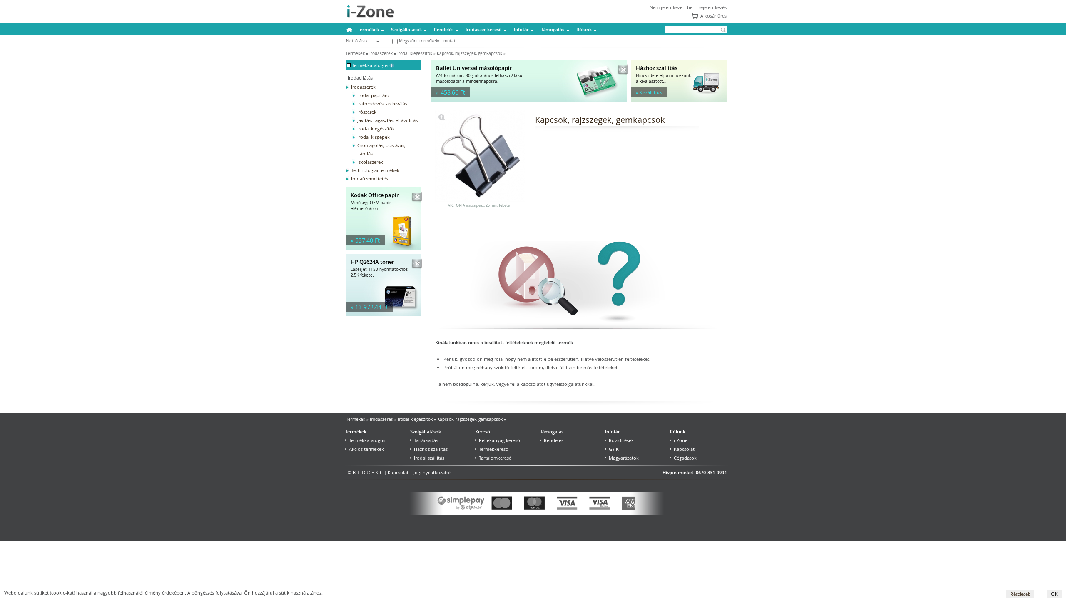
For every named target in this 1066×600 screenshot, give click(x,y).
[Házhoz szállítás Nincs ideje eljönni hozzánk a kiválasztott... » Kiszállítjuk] (679, 100)
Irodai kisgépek (373, 137)
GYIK (614, 449)
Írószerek (366, 112)
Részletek (1020, 594)
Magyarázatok (624, 458)
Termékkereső (493, 449)
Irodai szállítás (429, 458)
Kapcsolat (684, 449)
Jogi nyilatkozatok (432, 472)
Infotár (521, 29)
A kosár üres (713, 15)
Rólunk (584, 29)
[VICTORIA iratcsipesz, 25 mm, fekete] (441, 118)
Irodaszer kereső (484, 29)
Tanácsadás (426, 440)
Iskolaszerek (370, 162)
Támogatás (552, 29)
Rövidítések (621, 440)
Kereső (482, 431)
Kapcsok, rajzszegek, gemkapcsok (469, 53)
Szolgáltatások (406, 29)
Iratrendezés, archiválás (382, 103)
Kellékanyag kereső (499, 440)
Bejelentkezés (712, 7)
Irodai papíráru (373, 95)
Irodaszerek (381, 53)
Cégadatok (685, 458)
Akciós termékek (366, 449)
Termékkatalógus (367, 440)
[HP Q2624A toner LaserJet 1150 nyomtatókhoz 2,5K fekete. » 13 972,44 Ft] (383, 314)
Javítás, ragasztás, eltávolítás (387, 120)
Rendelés (443, 29)
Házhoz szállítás (431, 449)
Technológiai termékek (375, 170)
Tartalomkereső (495, 458)
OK (1054, 594)
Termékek (368, 29)
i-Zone (680, 440)
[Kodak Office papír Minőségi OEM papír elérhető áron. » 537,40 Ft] (383, 248)
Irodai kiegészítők (414, 53)
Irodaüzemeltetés (369, 178)
